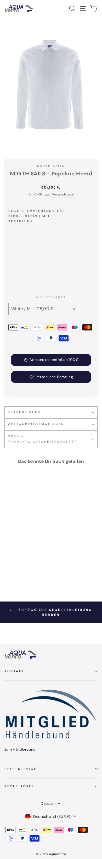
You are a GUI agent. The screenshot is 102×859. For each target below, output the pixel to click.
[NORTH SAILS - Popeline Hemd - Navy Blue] (17, 269)
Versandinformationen (36, 424)
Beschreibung (24, 412)
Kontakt (14, 671)
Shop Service (20, 769)
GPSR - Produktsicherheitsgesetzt (42, 439)
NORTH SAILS (51, 166)
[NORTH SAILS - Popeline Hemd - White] (11, 269)
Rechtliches (19, 786)
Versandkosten (64, 194)
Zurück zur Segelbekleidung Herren (54, 612)
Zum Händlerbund (20, 749)
